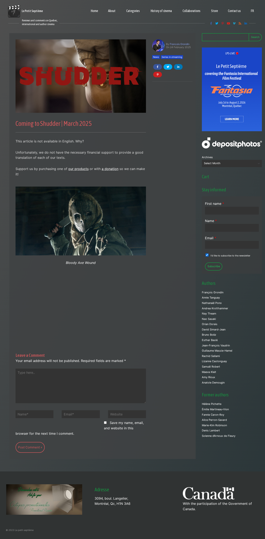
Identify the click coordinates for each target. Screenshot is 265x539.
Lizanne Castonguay (214, 361)
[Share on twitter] (168, 67)
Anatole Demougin (213, 382)
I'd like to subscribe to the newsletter (230, 255)
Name (211, 221)
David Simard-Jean (213, 329)
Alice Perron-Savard (214, 419)
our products (78, 169)
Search (255, 37)
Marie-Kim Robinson (214, 425)
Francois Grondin (179, 44)
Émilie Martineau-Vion (215, 409)
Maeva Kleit (209, 372)
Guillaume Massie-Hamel (217, 350)
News (156, 57)
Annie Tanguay (211, 297)
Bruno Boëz (209, 334)
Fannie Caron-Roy (213, 414)
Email (210, 238)
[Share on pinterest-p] (157, 74)
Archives (207, 157)
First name (214, 204)
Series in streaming (172, 57)
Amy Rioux (208, 377)
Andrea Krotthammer (215, 308)
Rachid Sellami (211, 356)
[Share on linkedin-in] (178, 67)
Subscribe (213, 266)
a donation (110, 169)
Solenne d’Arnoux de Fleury (218, 435)
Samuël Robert (211, 366)
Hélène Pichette (211, 403)
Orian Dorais (209, 324)
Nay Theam (209, 313)
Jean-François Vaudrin (216, 345)
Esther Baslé (210, 340)
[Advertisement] (81, 305)
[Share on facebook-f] (157, 67)
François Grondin (212, 292)
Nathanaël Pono (212, 303)
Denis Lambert (211, 430)
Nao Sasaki (209, 318)
